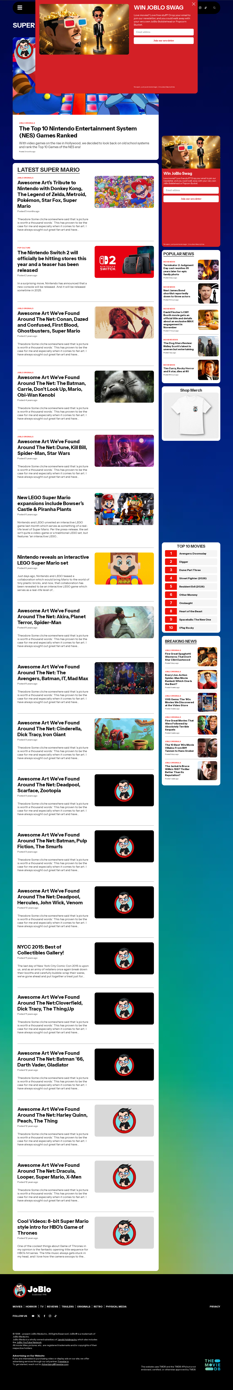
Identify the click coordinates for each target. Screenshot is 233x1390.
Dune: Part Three (190, 570)
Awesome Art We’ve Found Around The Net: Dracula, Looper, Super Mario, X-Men (49, 1171)
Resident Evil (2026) (192, 586)
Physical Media (116, 1306)
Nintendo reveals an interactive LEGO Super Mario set (53, 560)
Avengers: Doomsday (192, 553)
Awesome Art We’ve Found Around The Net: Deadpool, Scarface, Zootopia (48, 784)
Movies (17, 1306)
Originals (83, 1306)
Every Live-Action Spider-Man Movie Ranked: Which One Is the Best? (178, 679)
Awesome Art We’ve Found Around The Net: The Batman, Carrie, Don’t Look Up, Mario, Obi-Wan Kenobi (51, 386)
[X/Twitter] (38, 1316)
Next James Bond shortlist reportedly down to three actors (176, 293)
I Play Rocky (186, 627)
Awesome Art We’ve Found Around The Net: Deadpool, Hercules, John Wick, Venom (50, 897)
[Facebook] (44, 1316)
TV (42, 1306)
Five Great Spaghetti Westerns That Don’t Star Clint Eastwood (178, 656)
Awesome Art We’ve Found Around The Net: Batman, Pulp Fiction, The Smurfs (52, 841)
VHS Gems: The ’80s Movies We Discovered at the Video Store (179, 702)
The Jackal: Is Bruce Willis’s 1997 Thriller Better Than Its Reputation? (177, 771)
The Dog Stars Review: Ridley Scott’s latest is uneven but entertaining (178, 346)
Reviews (52, 1306)
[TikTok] (205, 8)
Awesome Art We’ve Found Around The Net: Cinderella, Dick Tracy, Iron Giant (49, 728)
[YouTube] (33, 1316)
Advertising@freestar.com (55, 1364)
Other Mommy (188, 594)
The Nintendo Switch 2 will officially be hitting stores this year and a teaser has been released (51, 261)
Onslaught (186, 603)
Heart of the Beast (190, 611)
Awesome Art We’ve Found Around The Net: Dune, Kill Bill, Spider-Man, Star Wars (52, 447)
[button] (19, 8)
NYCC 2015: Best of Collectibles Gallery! (40, 950)
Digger (183, 561)
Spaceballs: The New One (195, 619)
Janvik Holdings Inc (67, 1339)
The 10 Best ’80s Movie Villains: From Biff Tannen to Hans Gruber (179, 747)
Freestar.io (63, 1361)
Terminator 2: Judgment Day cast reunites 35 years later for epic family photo (178, 270)
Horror (31, 1306)
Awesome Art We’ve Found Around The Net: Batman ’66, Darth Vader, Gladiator (50, 1059)
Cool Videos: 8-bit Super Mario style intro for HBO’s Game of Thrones (53, 1227)
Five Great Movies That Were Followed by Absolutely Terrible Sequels (179, 725)
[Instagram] (200, 8)
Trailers (67, 1306)
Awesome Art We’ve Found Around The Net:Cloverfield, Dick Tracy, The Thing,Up (50, 1003)
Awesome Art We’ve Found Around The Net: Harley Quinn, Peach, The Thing (52, 1115)
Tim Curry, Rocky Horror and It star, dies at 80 (178, 370)
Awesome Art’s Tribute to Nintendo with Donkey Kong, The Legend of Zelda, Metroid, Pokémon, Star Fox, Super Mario (51, 194)
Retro (98, 1306)
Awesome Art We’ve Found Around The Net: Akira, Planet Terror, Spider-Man (51, 616)
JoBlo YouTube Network (29, 1342)
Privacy (215, 1306)
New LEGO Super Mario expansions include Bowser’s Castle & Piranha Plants (50, 503)
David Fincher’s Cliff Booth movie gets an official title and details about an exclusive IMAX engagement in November (178, 320)
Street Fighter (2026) (193, 578)
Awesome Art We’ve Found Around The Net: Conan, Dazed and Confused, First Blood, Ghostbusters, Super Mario (52, 322)
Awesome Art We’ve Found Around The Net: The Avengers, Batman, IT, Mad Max (52, 672)
